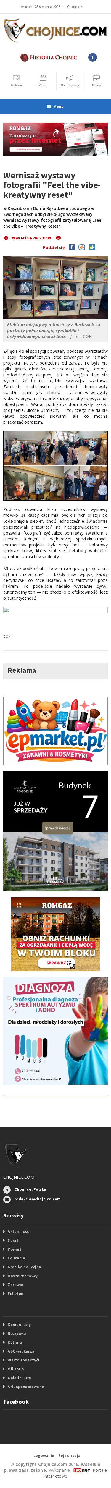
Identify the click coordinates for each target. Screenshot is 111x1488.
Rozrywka (17, 1333)
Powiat (14, 1249)
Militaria (16, 1369)
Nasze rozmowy (23, 1275)
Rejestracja (69, 1455)
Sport (13, 1240)
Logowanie (43, 1455)
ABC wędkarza (21, 1351)
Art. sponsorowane (26, 1386)
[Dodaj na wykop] (80, 247)
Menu (58, 106)
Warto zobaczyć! (23, 1360)
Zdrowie (15, 1284)
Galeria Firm (19, 1377)
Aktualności (19, 1231)
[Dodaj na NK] (90, 247)
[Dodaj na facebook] (72, 247)
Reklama (22, 670)
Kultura (15, 1342)
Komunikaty (19, 1324)
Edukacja (16, 1258)
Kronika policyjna (24, 1267)
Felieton (15, 1293)
